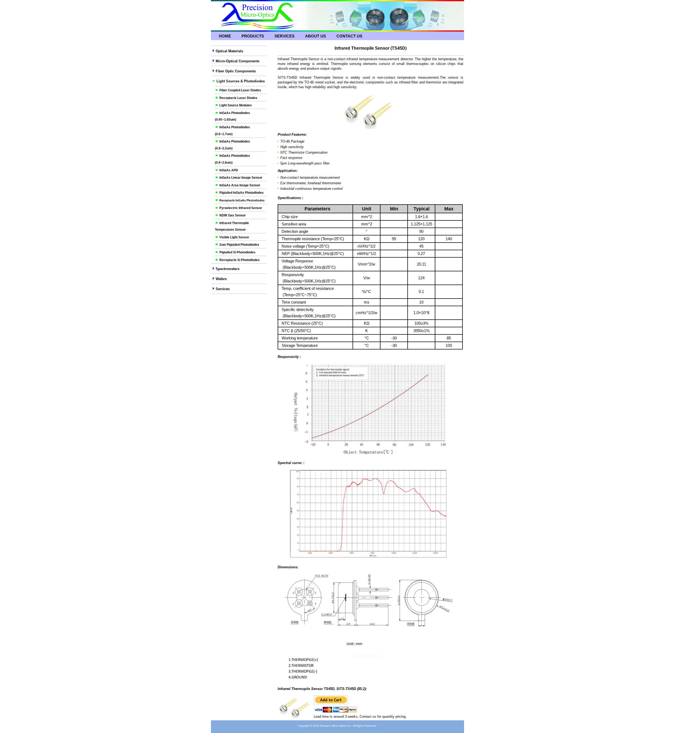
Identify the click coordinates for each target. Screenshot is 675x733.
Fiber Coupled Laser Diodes (240, 90)
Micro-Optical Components (237, 61)
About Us (315, 36)
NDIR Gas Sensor (232, 215)
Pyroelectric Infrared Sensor (240, 208)
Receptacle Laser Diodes (238, 98)
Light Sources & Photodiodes (240, 81)
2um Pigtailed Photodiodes (239, 245)
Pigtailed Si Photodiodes (237, 252)
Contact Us (349, 36)
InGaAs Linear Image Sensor (240, 177)
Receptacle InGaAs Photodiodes (241, 200)
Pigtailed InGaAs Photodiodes (241, 193)
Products (253, 36)
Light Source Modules (235, 105)
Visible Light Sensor (234, 237)
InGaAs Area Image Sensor (239, 185)
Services (284, 36)
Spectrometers (227, 269)
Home (225, 36)
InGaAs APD (228, 170)
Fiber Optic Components (236, 71)
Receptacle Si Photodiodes (239, 260)
